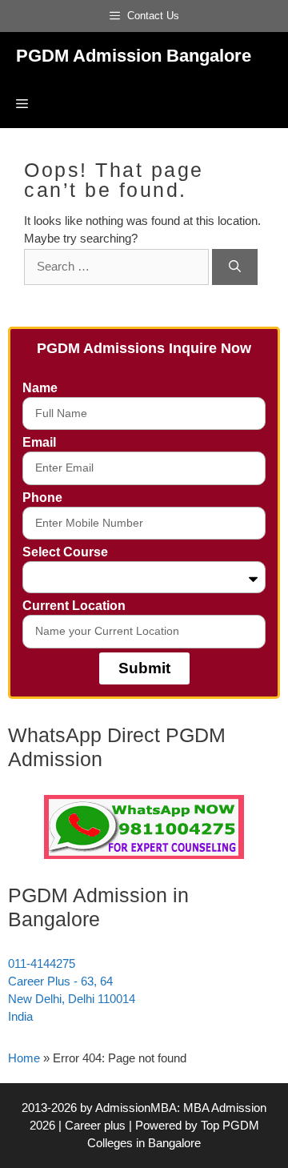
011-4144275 (41, 963)
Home (24, 1058)
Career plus (95, 1125)
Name (40, 388)
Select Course (65, 552)
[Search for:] (118, 266)
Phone (42, 497)
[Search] (235, 267)
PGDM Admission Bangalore (133, 56)
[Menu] (22, 104)
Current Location (74, 605)
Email (39, 442)
